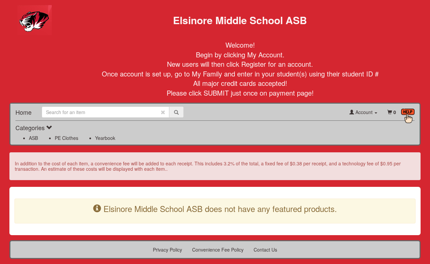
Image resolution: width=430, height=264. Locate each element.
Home (23, 112)
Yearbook (105, 138)
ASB (33, 138)
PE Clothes (66, 138)
